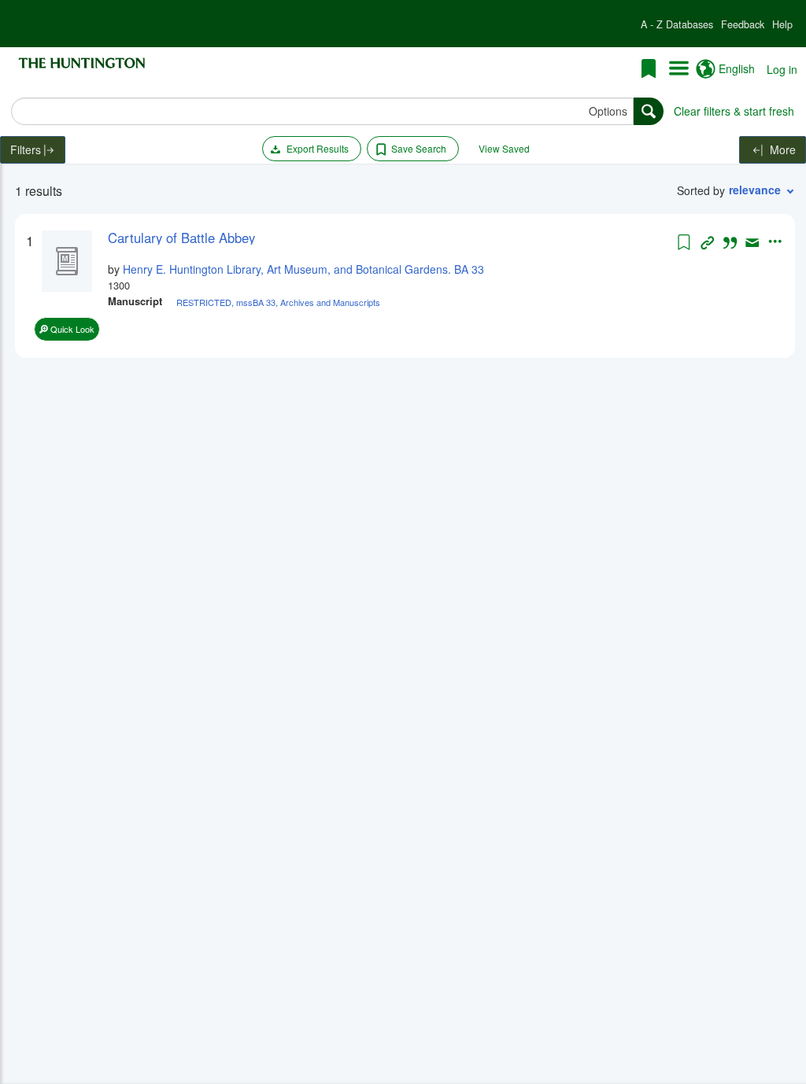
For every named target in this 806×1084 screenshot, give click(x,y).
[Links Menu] (679, 69)
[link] (391, 237)
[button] (677, 24)
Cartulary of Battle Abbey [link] (181, 237)
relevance (755, 189)
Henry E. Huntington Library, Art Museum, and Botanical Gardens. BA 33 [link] (303, 269)
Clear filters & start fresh (734, 111)
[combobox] (322, 111)
